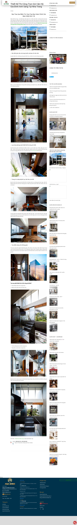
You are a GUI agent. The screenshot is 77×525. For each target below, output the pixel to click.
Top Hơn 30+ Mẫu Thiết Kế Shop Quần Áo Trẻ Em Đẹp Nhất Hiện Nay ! (57, 100)
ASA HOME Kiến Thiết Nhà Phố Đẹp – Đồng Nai (58, 167)
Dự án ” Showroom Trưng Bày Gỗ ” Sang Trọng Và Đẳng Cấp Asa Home (58, 442)
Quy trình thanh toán (6, 510)
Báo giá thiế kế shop (43, 494)
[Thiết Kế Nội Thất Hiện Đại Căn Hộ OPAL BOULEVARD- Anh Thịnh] (53, 315)
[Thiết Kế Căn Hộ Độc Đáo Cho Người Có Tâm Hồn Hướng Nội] (53, 328)
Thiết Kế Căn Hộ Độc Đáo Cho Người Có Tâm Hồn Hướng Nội (57, 321)
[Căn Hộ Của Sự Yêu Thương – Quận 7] (53, 302)
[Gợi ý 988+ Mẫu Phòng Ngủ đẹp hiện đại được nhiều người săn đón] (53, 253)
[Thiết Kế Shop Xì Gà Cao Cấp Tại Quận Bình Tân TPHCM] (53, 384)
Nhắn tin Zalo (42, 505)
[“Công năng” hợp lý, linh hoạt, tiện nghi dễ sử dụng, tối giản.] (58, 141)
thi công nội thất (35, 150)
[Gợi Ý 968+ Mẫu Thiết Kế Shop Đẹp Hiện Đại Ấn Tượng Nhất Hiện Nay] (53, 435)
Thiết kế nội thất (43, 482)
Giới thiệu (4, 504)
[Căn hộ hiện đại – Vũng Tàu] (53, 290)
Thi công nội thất (43, 487)
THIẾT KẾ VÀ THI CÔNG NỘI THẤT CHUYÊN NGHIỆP (57, 273)
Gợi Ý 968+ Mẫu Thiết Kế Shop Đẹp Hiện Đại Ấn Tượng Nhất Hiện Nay (58, 429)
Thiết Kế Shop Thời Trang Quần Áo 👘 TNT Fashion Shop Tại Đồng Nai (57, 340)
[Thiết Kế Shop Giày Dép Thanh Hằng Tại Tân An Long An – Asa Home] (53, 371)
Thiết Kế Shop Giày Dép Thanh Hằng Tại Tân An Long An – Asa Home (58, 364)
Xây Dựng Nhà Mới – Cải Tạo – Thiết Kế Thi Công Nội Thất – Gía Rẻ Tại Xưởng (58, 260)
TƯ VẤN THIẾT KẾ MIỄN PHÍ (54, 107)
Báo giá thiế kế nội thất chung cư (45, 495)
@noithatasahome (55, 73)
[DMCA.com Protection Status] (23, 512)
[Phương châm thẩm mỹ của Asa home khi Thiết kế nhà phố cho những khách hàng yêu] (58, 124)
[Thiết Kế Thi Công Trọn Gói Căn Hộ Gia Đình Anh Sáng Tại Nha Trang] (58, 159)
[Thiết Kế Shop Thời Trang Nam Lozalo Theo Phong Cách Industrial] (53, 422)
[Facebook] (12, 449)
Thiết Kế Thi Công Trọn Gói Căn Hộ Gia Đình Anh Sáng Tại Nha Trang (57, 151)
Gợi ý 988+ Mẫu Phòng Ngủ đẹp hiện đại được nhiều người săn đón (57, 247)
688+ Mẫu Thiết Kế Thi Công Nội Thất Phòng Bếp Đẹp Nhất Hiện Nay (58, 234)
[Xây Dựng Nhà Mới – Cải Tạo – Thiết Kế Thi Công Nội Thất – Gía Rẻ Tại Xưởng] (53, 266)
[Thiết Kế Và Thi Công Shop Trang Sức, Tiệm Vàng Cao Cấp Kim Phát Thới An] (53, 461)
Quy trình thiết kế (5, 507)
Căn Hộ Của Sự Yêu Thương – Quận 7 (56, 296)
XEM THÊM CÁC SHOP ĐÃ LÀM (55, 200)
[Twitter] (14, 449)
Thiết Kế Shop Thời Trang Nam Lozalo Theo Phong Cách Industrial (57, 416)
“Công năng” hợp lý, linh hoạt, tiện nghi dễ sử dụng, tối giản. (57, 133)
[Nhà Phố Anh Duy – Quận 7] (58, 192)
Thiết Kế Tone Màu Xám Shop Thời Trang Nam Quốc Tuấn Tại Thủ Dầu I (58, 403)
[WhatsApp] (19, 449)
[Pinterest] (16, 449)
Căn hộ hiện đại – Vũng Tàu (54, 285)
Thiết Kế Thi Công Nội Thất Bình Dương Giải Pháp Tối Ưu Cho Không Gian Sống (58, 87)
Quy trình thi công (5, 509)
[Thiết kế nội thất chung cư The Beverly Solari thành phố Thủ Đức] (53, 227)
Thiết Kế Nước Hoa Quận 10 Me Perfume (57, 352)
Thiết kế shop (42, 484)
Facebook (41, 507)
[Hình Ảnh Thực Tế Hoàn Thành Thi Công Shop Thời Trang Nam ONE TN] (53, 396)
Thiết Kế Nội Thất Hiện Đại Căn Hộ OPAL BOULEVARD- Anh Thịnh (56, 308)
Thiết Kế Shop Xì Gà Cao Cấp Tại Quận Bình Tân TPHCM (58, 377)
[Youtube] (43, 509)
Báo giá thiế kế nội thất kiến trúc (45, 497)
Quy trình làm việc (5, 505)
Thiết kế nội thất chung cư (20, 438)
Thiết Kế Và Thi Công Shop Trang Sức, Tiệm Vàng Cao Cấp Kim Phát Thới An (58, 455)
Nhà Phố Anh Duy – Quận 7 (54, 184)
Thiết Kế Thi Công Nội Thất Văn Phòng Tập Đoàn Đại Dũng (58, 91)
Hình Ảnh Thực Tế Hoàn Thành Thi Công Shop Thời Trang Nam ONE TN (57, 390)
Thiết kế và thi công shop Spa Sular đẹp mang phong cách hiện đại (57, 104)
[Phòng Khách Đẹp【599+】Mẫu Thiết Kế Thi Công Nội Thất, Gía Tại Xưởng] (53, 214)
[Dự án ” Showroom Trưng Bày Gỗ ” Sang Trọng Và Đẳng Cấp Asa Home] (53, 448)
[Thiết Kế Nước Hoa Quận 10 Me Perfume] (53, 358)
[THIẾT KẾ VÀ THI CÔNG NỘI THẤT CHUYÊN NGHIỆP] (53, 279)
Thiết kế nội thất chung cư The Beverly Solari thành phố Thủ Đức (57, 221)
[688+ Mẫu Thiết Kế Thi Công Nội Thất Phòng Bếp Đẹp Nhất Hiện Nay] (53, 240)
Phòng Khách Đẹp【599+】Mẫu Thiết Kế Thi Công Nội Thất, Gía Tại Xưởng (57, 208)
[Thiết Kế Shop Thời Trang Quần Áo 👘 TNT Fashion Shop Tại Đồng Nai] (53, 346)
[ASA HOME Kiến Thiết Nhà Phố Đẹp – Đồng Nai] (58, 175)
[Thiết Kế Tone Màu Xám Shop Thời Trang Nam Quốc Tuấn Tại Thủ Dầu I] (53, 409)
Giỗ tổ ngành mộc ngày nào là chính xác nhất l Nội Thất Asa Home (58, 96)
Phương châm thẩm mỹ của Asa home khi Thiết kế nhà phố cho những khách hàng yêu (58, 115)
